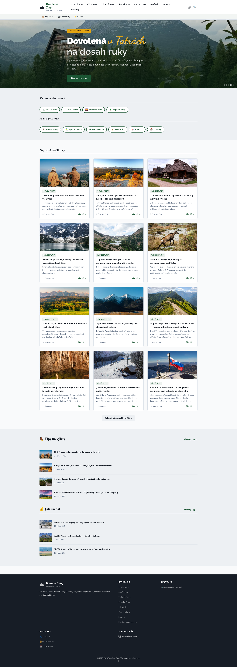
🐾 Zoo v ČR (45, 636)
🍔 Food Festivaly (47, 641)
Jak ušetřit (154, 4)
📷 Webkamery (64, 17)
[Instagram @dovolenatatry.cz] (189, 7)
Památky (75, 9)
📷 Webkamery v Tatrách (171, 587)
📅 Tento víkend (46, 646)
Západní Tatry (123, 4)
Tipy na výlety (140, 4)
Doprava (166, 4)
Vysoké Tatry (77, 4)
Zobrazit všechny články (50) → (118, 418)
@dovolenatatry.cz (130, 636)
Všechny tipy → (191, 439)
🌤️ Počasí (79, 17)
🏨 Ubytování (47, 17)
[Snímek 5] (233, 85)
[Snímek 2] (226, 85)
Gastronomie (96, 129)
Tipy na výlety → (79, 78)
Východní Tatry (107, 4)
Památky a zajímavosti (128, 622)
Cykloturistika (73, 129)
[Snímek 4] (231, 85)
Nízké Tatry (92, 4)
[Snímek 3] (228, 85)
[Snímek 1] (224, 85)
